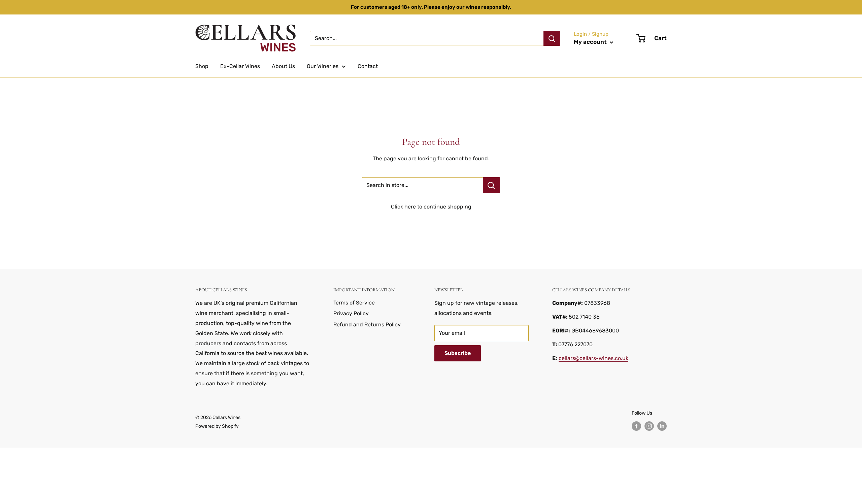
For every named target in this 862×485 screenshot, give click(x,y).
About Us (283, 66)
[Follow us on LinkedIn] (662, 426)
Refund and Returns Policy (367, 324)
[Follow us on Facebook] (636, 426)
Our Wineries (322, 66)
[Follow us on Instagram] (649, 426)
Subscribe (457, 353)
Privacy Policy (351, 313)
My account (591, 41)
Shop (201, 66)
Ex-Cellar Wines (240, 66)
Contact (368, 66)
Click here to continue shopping (431, 206)
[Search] (551, 38)
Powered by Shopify (217, 426)
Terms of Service (354, 302)
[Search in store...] (491, 185)
